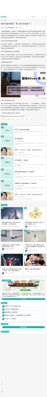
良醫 (1, 20)
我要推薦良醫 (23, 327)
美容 (6, 20)
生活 (3, 20)
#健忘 (13, 119)
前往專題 (23, 299)
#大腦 (27, 119)
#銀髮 (31, 119)
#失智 (22, 119)
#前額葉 (3, 119)
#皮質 (18, 119)
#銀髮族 (8, 119)
